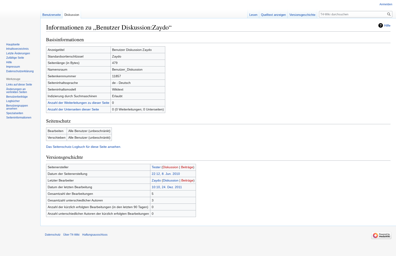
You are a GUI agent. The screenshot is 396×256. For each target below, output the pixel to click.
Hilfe (387, 25)
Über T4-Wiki (71, 234)
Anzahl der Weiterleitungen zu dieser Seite (78, 103)
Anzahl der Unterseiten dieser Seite (73, 109)
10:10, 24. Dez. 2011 (167, 187)
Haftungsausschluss (94, 234)
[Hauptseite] (20, 18)
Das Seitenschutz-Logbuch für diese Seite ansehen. (83, 147)
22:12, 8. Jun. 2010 (166, 174)
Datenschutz (52, 234)
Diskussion (170, 167)
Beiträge (187, 167)
